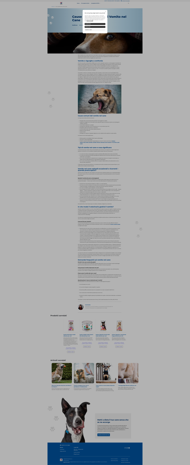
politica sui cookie (90, 20)
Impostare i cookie (88, 29)
